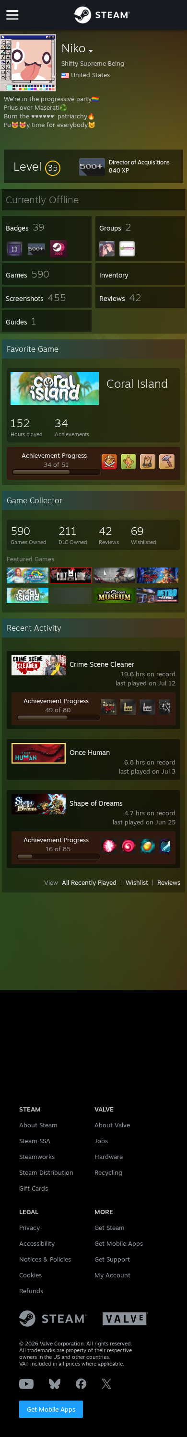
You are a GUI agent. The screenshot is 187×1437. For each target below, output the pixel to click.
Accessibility (37, 1243)
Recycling (108, 1172)
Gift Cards (33, 1188)
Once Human (90, 752)
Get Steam (109, 1227)
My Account (112, 1275)
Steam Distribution (46, 1172)
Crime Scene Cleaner (102, 664)
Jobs (101, 1141)
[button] (36, 166)
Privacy (29, 1227)
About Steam (38, 1125)
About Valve (112, 1125)
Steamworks (37, 1156)
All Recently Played (89, 882)
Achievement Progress (54, 455)
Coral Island (137, 383)
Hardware (108, 1156)
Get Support (112, 1259)
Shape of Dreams (96, 803)
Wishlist (137, 882)
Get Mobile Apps (51, 1409)
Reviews (168, 882)
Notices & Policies (45, 1259)
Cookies (30, 1275)
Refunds (31, 1291)
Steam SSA (34, 1141)
